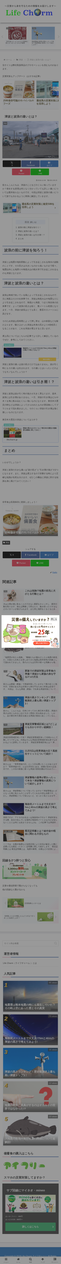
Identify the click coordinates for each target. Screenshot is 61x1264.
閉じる (54, 619)
